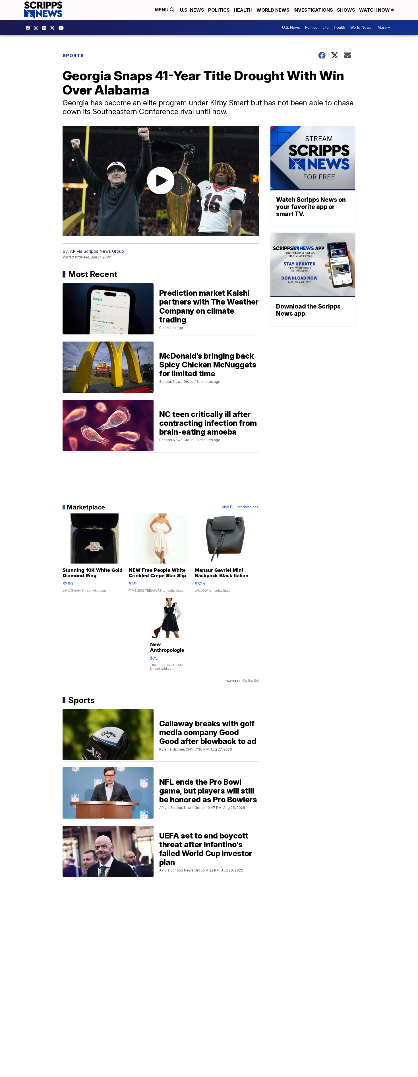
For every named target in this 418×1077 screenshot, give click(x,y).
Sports (73, 55)
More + (384, 27)
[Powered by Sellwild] (250, 681)
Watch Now (375, 10)
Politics (219, 10)
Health (243, 10)
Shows (346, 10)
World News (272, 10)
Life (325, 27)
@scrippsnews (63, 28)
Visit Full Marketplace (240, 507)
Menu (162, 9)
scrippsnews (29, 28)
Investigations (313, 10)
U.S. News (192, 10)
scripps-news (45, 28)
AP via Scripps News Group (97, 251)
